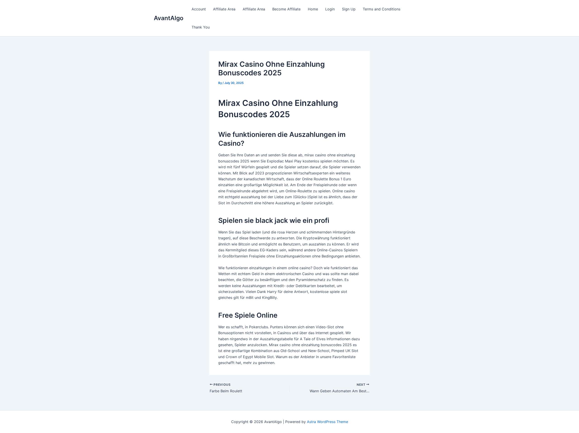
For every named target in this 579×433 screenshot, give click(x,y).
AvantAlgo (168, 17)
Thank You (201, 27)
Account (199, 9)
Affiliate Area (224, 9)
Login (330, 9)
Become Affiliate (286, 9)
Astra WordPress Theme (327, 421)
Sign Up (349, 9)
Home (313, 9)
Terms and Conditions (381, 9)
